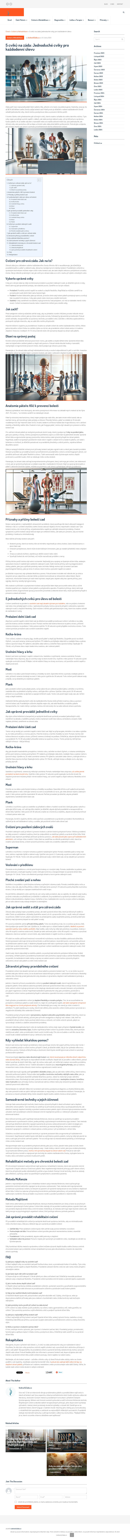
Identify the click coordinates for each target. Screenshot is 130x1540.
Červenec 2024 (99, 110)
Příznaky (103, 20)
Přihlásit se (98, 143)
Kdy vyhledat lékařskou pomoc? (18, 238)
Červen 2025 (98, 73)
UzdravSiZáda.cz (34, 38)
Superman (14, 226)
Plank (13, 208)
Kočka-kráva (15, 202)
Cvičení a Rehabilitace (39, 20)
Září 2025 (97, 63)
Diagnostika (59, 20)
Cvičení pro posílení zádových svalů (20, 224)
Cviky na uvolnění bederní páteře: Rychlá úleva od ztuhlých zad (24, 1442)
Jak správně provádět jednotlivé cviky (20, 211)
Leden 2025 (98, 90)
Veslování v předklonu (18, 229)
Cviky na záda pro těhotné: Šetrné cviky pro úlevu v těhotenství (65, 1467)
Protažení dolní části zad (18, 199)
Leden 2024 (98, 130)
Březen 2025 (98, 83)
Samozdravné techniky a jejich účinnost (22, 240)
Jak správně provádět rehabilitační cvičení (24, 250)
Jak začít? (14, 187)
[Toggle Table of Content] (38, 180)
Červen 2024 (98, 113)
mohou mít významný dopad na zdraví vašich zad (47, 1151)
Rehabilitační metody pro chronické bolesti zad (25, 243)
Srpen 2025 (98, 66)
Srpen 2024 (98, 106)
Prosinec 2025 (99, 53)
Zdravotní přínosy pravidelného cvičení (21, 236)
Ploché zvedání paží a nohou (20, 231)
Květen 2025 (98, 76)
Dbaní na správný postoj (18, 190)
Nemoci (91, 20)
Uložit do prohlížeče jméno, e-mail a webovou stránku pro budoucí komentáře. (48, 1502)
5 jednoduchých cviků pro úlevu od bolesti (22, 197)
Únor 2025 (97, 86)
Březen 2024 (98, 123)
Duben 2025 (98, 80)
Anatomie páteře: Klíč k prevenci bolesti (21, 192)
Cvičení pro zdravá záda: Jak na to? (19, 183)
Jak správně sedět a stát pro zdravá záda (22, 233)
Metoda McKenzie (17, 245)
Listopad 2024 (99, 96)
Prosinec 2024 (99, 93)
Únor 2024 (97, 126)
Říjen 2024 (97, 100)
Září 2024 (97, 103)
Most (12, 206)
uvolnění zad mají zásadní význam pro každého (47, 603)
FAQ (10, 252)
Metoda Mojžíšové (17, 247)
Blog (106, 4)
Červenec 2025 (99, 70)
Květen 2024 (98, 116)
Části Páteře (20, 20)
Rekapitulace (13, 255)
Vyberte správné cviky (18, 185)
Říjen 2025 (97, 60)
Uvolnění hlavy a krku (17, 204)
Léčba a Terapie (76, 20)
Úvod (10, 20)
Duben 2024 (98, 120)
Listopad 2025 (99, 56)
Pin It (27, 1373)
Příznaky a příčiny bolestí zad (18, 195)
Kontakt (120, 4)
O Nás (112, 4)
